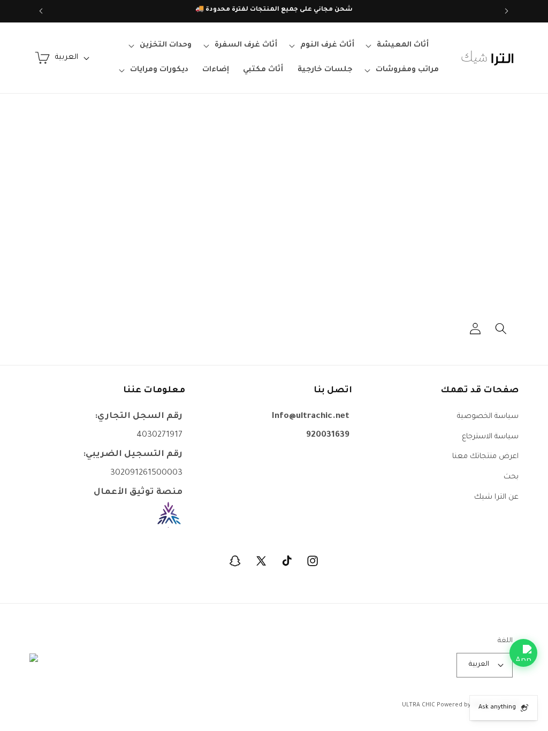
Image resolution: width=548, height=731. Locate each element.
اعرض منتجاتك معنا (485, 457)
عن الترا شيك (496, 497)
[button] (398, 45)
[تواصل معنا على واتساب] (523, 653)
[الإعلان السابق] (507, 11)
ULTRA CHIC (418, 705)
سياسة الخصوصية (488, 417)
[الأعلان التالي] (41, 11)
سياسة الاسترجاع (490, 437)
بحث (511, 477)
